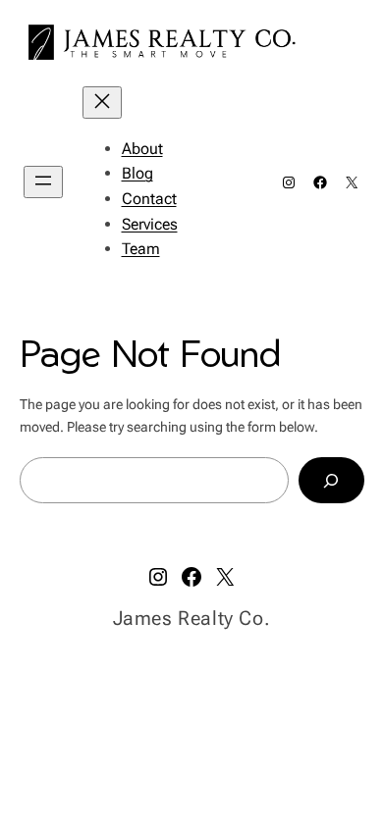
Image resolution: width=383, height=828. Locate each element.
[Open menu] (43, 182)
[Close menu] (102, 102)
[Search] (331, 480)
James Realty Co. (192, 618)
